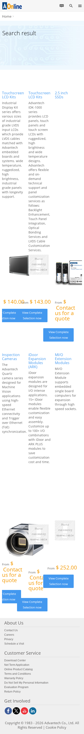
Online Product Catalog (18, 669)
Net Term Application (16, 664)
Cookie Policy (56, 727)
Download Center (15, 660)
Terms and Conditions (17, 673)
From (36, 302)
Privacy (8, 639)
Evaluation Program (16, 687)
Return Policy (12, 691)
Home (6, 16)
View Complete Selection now (32, 315)
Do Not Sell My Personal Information (26, 682)
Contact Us (11, 630)
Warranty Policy (13, 678)
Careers (9, 634)
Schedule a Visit (14, 643)
